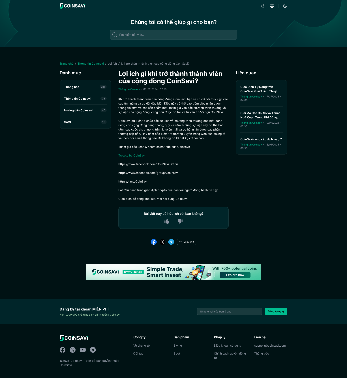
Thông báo (261, 353)
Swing (178, 345)
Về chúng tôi (142, 345)
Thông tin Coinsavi (91, 63)
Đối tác (138, 353)
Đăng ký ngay (276, 311)
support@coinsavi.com (270, 345)
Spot (177, 353)
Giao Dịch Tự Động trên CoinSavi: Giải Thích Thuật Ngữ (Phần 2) (258, 91)
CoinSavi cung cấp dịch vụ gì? (261, 139)
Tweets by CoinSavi (131, 155)
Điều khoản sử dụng (227, 345)
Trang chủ (67, 63)
